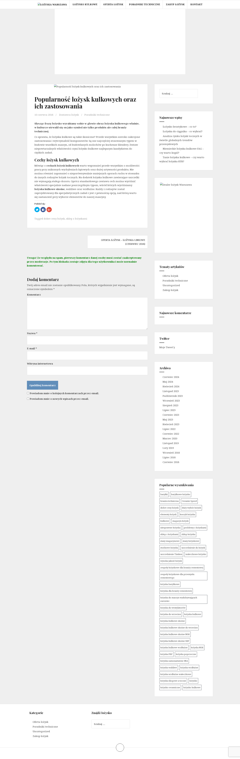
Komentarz (34, 294)
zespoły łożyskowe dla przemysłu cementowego (177, 576)
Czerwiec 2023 (171, 414)
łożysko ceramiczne (170, 687)
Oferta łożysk (113, 4)
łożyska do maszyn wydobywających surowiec (178, 599)
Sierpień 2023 (170, 405)
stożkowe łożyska (169, 547)
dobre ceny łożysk (54, 218)
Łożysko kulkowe (85, 4)
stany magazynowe (169, 540)
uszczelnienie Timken (171, 554)
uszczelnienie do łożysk (193, 547)
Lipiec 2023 (169, 410)
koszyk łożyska (187, 514)
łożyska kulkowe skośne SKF (174, 640)
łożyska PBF (166, 654)
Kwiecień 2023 (171, 424)
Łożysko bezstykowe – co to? (179, 126)
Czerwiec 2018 (171, 462)
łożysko (193, 680)
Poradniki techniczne (144, 4)
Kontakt (196, 4)
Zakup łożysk (175, 4)
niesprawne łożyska (170, 527)
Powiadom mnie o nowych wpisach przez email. (59, 398)
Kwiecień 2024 (171, 386)
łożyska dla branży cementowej (176, 590)
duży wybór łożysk (191, 507)
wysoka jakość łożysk (171, 560)
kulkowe (164, 520)
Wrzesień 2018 (171, 452)
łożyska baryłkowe (169, 584)
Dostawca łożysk (69, 114)
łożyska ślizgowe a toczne (173, 680)
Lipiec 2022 (169, 429)
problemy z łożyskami (195, 527)
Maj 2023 (168, 419)
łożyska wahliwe (168, 667)
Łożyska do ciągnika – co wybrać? (182, 131)
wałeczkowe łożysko (195, 554)
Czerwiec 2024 (171, 377)
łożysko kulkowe (191, 687)
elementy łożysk (168, 514)
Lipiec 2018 (169, 457)
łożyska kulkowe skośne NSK (175, 634)
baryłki (164, 494)
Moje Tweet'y (167, 347)
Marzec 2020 (170, 438)
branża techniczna (169, 501)
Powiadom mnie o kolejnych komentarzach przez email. (64, 393)
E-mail (32, 348)
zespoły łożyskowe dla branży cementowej (181, 567)
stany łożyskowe (191, 540)
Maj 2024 (168, 381)
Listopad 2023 (171, 391)
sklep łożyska (188, 534)
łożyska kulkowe (192, 614)
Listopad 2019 (171, 443)
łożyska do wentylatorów (172, 607)
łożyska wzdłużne (189, 667)
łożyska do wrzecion (170, 614)
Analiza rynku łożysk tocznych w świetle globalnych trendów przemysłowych (180, 140)
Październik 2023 (173, 395)
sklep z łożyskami (76, 218)
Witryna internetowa (40, 363)
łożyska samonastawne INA (174, 660)
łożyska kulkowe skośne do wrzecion (179, 627)
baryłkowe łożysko (180, 494)
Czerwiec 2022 (171, 433)
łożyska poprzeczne (186, 654)
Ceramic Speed (189, 501)
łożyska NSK (197, 647)
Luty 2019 (168, 447)
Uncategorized (171, 285)
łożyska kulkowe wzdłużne (174, 647)
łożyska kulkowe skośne (172, 620)
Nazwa (32, 333)
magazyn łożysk (180, 520)
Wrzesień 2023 (171, 400)
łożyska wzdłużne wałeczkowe (175, 674)
